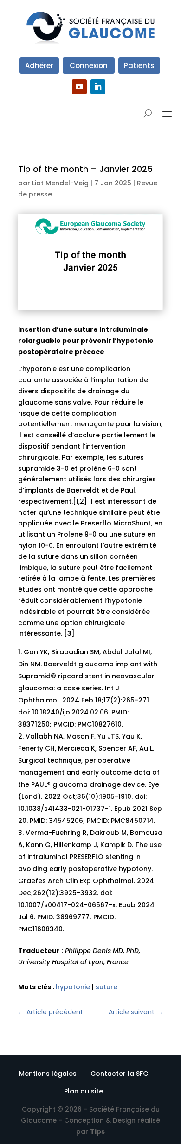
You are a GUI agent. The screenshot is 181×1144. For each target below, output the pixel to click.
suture (106, 987)
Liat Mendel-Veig (60, 183)
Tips (97, 1131)
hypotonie (73, 987)
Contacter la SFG (119, 1073)
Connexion (89, 65)
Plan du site (83, 1091)
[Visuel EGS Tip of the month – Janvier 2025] (90, 308)
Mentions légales (48, 1073)
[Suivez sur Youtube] (79, 86)
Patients (139, 65)
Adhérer (39, 65)
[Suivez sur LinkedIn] (97, 86)
